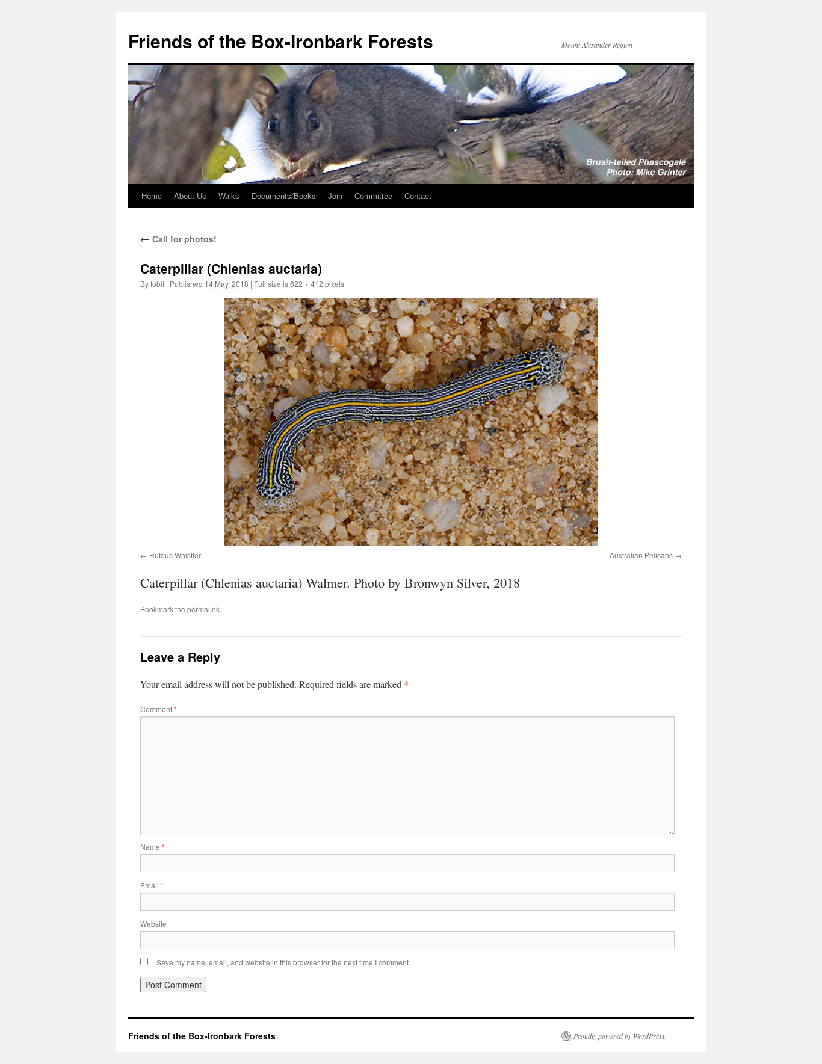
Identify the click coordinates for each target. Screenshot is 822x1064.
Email (152, 885)
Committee (373, 195)
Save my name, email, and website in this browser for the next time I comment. (283, 962)
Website (153, 923)
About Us (190, 195)
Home (151, 195)
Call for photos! (178, 239)
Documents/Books (284, 195)
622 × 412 (306, 283)
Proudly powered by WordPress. (620, 1036)
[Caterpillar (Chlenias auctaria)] (411, 422)
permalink (203, 609)
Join (335, 195)
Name (152, 846)
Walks (228, 195)
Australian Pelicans (641, 555)
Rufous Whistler (175, 555)
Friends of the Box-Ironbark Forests (280, 41)
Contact (417, 195)
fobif (157, 283)
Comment (158, 709)
